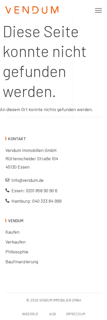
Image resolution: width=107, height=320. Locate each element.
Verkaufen (15, 242)
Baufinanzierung (21, 261)
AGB (52, 314)
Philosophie (16, 251)
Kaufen (12, 232)
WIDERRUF (30, 314)
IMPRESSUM (75, 314)
